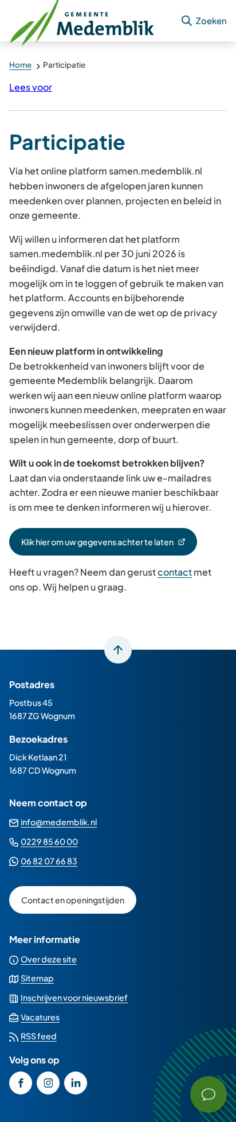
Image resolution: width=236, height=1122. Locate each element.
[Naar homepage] (90, 20)
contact (175, 572)
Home (20, 64)
